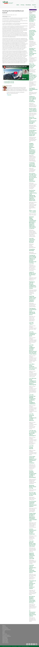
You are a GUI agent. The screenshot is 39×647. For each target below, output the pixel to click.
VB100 (3, 631)
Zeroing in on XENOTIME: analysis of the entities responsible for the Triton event (32, 52)
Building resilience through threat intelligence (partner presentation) (32, 474)
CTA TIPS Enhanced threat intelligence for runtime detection (32, 417)
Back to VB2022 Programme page (33, 9)
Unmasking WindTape (32, 250)
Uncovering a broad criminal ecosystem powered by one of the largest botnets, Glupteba (32, 35)
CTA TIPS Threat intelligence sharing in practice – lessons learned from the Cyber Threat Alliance (33, 349)
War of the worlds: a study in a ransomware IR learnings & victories (32, 120)
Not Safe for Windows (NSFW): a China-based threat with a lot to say (32, 599)
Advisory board (4, 627)
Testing (3, 630)
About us (3, 625)
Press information (5, 628)
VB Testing (22, 4)
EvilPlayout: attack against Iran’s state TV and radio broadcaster (32, 99)
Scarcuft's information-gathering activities (32, 240)
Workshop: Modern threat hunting (32, 487)
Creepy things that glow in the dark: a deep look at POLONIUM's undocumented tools (33, 517)
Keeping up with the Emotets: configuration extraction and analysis (32, 285)
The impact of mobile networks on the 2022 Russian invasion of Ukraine (32, 584)
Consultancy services (5, 635)
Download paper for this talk (9, 82)
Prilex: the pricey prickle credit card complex (32, 65)
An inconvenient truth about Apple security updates (32, 613)
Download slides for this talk (9, 81)
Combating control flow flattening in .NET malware (32, 164)
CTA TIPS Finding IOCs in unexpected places (32, 334)
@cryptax (9, 94)
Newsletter (34, 4)
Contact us (4, 626)
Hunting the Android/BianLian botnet (33, 89)
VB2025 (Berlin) (4, 637)
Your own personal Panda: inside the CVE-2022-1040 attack (32, 543)
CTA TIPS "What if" (31, 323)
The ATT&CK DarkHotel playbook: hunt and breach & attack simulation (32, 460)
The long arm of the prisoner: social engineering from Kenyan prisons (33, 311)
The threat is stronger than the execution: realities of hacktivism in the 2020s (32, 18)
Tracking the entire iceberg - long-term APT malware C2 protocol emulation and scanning (32, 259)
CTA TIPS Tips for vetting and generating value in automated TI (32, 433)
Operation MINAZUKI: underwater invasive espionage (32, 555)
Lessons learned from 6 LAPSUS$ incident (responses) (32, 531)
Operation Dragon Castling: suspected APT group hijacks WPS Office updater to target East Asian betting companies (32, 222)
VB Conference (28, 4)
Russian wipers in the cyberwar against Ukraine (33, 110)
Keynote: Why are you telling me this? (32, 494)
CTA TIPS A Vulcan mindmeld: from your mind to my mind (33, 366)
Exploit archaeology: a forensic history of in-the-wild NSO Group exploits (33, 77)
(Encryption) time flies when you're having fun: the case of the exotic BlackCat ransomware (33, 177)
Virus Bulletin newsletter (6, 629)
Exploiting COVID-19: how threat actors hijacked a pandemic (32, 298)
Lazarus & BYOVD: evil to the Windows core (32, 274)
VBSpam (3, 632)
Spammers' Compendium (6, 636)
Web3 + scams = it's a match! (32, 211)
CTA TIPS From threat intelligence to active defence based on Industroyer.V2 (32, 381)
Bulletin (18, 4)
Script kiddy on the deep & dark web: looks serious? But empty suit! (33, 133)
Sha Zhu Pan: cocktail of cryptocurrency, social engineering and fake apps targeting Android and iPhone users (33, 195)
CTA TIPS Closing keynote (31, 447)
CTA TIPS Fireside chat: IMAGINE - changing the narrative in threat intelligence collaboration (32, 399)
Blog (35, 6)
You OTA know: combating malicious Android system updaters (33, 504)
